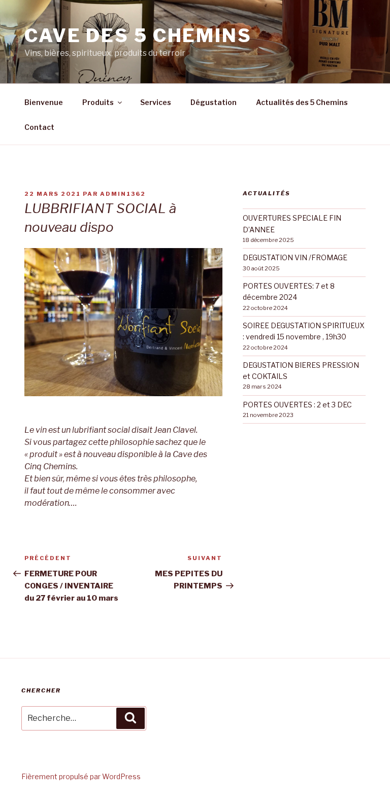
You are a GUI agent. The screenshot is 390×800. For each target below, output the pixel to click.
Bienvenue (43, 102)
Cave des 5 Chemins (138, 35)
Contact (39, 127)
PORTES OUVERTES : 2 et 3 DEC (297, 404)
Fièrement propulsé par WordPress (81, 776)
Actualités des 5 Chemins (302, 102)
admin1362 (123, 193)
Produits (98, 102)
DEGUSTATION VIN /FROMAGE (295, 257)
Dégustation (213, 102)
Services (155, 102)
